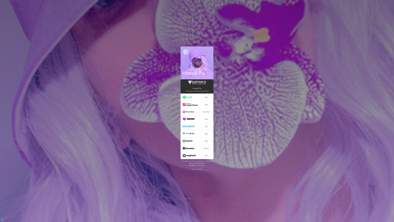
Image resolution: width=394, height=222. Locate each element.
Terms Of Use (200, 163)
